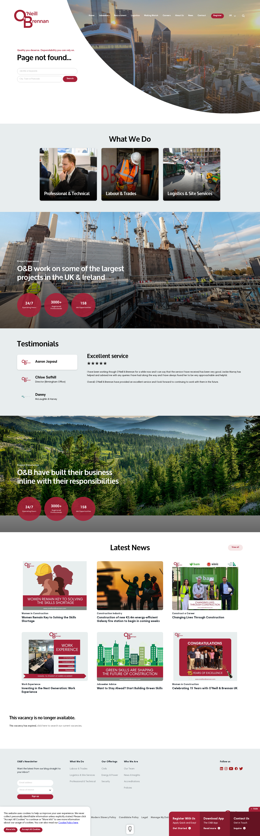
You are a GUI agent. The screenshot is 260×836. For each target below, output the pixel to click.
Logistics (135, 16)
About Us (179, 16)
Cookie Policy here (68, 823)
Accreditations (132, 781)
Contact (202, 16)
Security (106, 781)
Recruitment (120, 16)
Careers (167, 16)
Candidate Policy (128, 817)
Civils (104, 769)
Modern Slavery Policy (103, 817)
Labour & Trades (78, 769)
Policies (128, 788)
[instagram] (226, 768)
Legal (144, 817)
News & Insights (132, 775)
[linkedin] (221, 768)
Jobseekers (104, 16)
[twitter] (241, 768)
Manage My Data (160, 817)
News (190, 16)
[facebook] (236, 768)
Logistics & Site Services (82, 775)
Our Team (129, 769)
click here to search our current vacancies (59, 726)
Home (91, 16)
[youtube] (231, 768)
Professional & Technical (83, 781)
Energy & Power (110, 775)
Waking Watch (151, 16)
